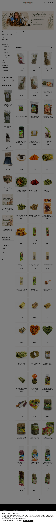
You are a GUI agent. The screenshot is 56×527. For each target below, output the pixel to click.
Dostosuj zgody (18, 520)
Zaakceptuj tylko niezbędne (8, 520)
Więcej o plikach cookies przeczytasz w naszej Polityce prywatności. (14, 518)
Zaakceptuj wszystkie (28, 520)
